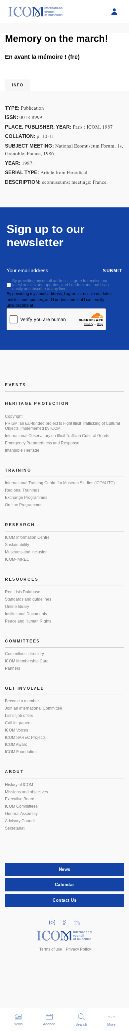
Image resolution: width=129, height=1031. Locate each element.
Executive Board (19, 799)
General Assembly (21, 813)
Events (15, 385)
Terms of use (50, 949)
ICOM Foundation (21, 751)
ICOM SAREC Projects (25, 737)
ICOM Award (16, 744)
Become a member (22, 701)
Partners (12, 668)
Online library (17, 606)
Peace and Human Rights (28, 621)
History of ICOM (19, 784)
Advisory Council (20, 821)
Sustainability (17, 544)
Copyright (13, 416)
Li (79, 920)
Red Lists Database (22, 592)
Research (20, 524)
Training (18, 470)
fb (66, 920)
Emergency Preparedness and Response (42, 443)
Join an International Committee (33, 708)
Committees (22, 641)
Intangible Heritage (22, 450)
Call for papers (18, 723)
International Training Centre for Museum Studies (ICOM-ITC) (60, 483)
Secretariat (14, 828)
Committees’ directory (24, 653)
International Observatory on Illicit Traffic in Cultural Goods (57, 435)
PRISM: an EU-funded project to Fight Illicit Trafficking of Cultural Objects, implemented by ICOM (62, 426)
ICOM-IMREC (17, 559)
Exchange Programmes (26, 497)
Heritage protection (37, 403)
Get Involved (24, 688)
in (54, 920)
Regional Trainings (22, 490)
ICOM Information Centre (27, 537)
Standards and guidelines (28, 599)
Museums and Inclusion (26, 552)
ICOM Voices (16, 730)
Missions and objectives (26, 792)
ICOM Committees (21, 806)
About (14, 771)
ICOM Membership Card (27, 661)
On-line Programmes (23, 505)
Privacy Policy (78, 949)
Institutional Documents (26, 614)
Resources (21, 579)
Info (17, 85)
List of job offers (19, 715)
